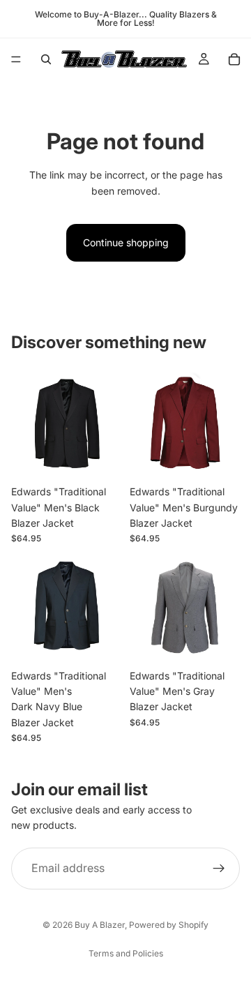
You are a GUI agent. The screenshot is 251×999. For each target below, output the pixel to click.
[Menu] (16, 59)
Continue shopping (126, 242)
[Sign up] (219, 868)
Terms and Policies (126, 953)
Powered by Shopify (168, 924)
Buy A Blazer (100, 924)
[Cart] (234, 59)
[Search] (46, 59)
